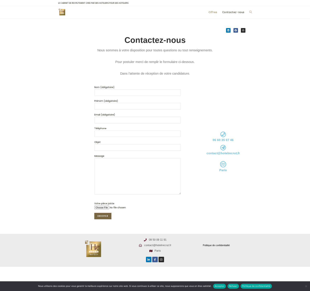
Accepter (219, 286)
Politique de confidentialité (256, 286)
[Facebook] (235, 30)
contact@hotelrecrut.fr (223, 153)
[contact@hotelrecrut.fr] (223, 147)
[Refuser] (306, 286)
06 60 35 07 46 (223, 140)
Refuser (233, 286)
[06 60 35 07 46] (223, 134)
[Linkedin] (228, 30)
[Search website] (250, 12)
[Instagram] (243, 30)
